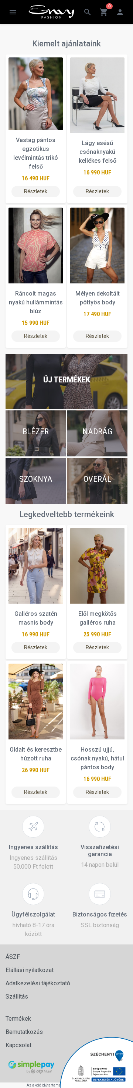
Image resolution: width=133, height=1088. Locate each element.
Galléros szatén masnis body (35, 618)
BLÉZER (36, 432)
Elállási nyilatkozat (30, 970)
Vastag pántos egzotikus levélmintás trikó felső (35, 153)
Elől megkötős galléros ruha (97, 618)
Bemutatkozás (24, 1031)
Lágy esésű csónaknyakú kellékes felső (97, 151)
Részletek (35, 191)
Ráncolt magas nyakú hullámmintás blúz (36, 302)
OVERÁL (97, 479)
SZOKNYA (35, 479)
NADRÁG (97, 432)
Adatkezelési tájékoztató (38, 983)
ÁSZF (13, 956)
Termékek (18, 1018)
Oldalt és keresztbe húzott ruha (36, 754)
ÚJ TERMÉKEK (66, 380)
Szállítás (17, 996)
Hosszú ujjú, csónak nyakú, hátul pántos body (97, 758)
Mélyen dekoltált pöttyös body (97, 298)
